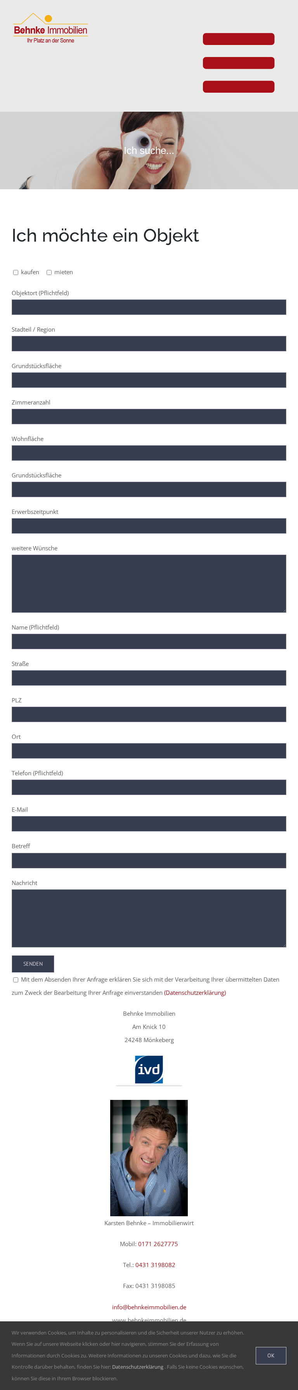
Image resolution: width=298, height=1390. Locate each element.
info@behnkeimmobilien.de (149, 1307)
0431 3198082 (155, 1265)
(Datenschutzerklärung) (195, 992)
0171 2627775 (158, 1244)
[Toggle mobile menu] (244, 56)
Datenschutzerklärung (137, 1366)
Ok (271, 1355)
